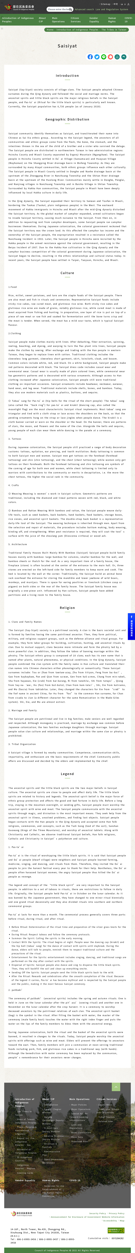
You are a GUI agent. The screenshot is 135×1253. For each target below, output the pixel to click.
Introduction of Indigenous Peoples (18, 19)
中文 (116, 4)
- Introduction (50, 1104)
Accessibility (110, 1220)
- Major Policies (78, 1104)
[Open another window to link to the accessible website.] (116, 1230)
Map (122, 1220)
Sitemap (105, 4)
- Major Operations (79, 1109)
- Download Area (78, 1141)
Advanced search (84, 9)
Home (50, 29)
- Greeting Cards (24, 1172)
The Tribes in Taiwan (114, 29)
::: (2, 2)
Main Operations (58, 19)
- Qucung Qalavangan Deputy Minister (53, 1120)
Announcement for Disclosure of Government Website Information (87, 1216)
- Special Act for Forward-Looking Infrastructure (78, 1117)
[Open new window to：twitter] (97, 56)
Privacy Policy (116, 1213)
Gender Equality (94, 19)
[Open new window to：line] (103, 56)
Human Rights (112, 19)
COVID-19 (129, 19)
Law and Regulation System (112, 9)
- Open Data (76, 1137)
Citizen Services (76, 19)
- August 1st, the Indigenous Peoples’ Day (24, 1141)
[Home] (19, 6)
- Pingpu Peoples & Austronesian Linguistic (26, 1130)
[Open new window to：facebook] (90, 56)
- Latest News (104, 1104)
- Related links (105, 1121)
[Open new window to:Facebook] (131, 626)
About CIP (42, 19)
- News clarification (80, 1132)
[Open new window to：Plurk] (110, 56)
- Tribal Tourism (106, 1117)
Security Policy (97, 1213)
